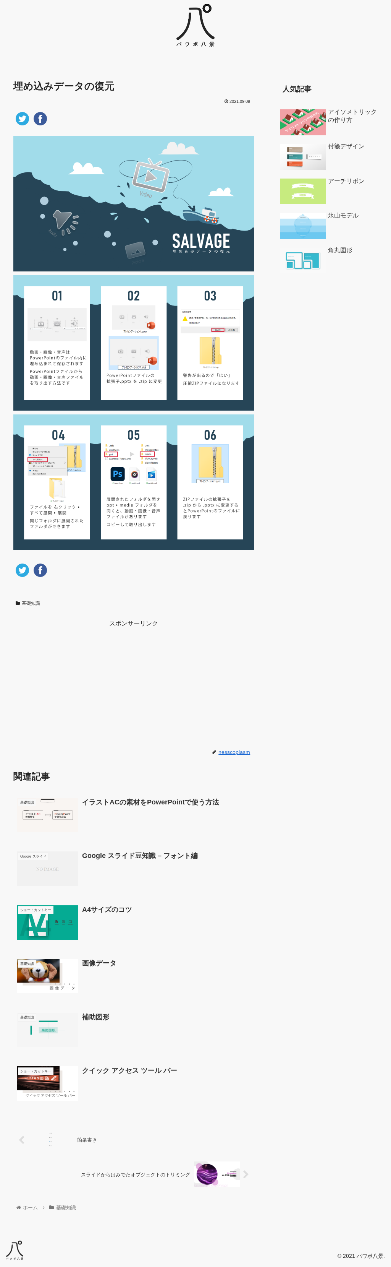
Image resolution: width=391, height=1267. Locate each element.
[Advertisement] (133, 682)
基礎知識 (31, 603)
